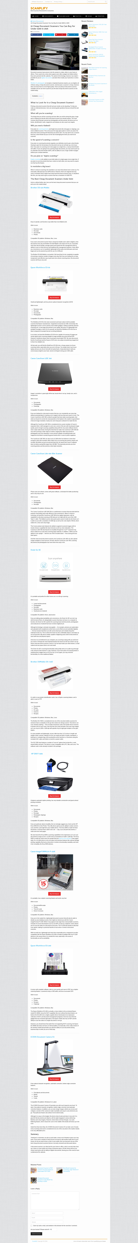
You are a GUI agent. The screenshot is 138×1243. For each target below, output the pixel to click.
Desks (89, 16)
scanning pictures (44, 129)
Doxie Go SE (36, 550)
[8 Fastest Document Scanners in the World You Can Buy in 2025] (85, 86)
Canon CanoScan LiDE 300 (41, 358)
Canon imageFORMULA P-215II (43, 851)
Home (36, 16)
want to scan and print (65, 838)
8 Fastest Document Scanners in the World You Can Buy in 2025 (45, 1179)
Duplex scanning (35, 159)
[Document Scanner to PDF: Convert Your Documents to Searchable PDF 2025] (85, 102)
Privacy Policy (58, 1)
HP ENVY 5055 (37, 754)
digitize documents (46, 77)
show (40, 96)
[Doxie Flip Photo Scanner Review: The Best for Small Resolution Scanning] (85, 42)
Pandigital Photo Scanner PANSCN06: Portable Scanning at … (97, 48)
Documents (48, 16)
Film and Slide (64, 16)
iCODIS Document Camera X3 (42, 1037)
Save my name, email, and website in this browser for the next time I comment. (55, 1225)
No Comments (35, 31)
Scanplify (39, 8)
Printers (100, 16)
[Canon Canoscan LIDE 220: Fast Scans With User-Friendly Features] (85, 27)
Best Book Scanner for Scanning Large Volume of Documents (70, 1169)
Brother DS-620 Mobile (40, 187)
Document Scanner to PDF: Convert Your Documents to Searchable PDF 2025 (45, 1169)
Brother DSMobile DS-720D (42, 662)
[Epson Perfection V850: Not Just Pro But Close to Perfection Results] (85, 34)
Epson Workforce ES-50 (40, 267)
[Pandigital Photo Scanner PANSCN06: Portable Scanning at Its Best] (85, 49)
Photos (78, 16)
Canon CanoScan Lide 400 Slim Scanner (46, 453)
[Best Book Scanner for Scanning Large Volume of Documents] (85, 70)
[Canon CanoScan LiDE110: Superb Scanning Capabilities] (85, 57)
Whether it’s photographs (38, 83)
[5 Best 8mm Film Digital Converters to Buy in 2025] (85, 94)
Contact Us (48, 1)
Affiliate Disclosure (37, 1)
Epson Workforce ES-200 (41, 945)
